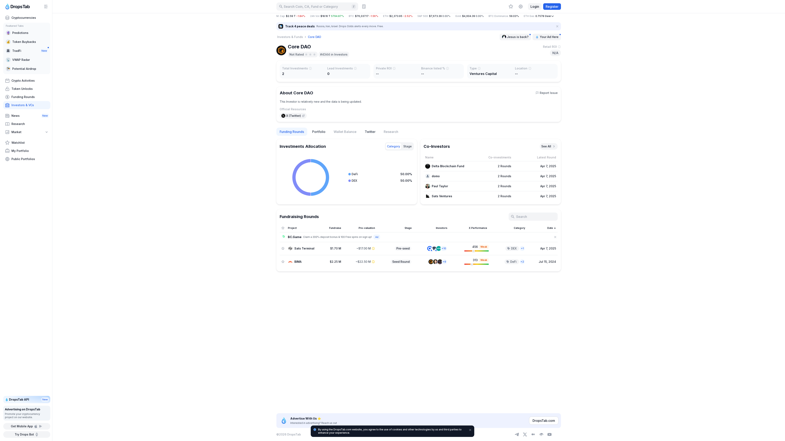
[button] (418, 16)
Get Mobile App (22, 426)
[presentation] (293, 116)
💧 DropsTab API (26, 399)
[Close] (557, 26)
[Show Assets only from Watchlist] (283, 228)
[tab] (393, 146)
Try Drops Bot (24, 434)
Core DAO (314, 37)
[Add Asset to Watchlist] (283, 248)
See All (546, 146)
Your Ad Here (549, 37)
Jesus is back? (517, 37)
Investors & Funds (290, 37)
